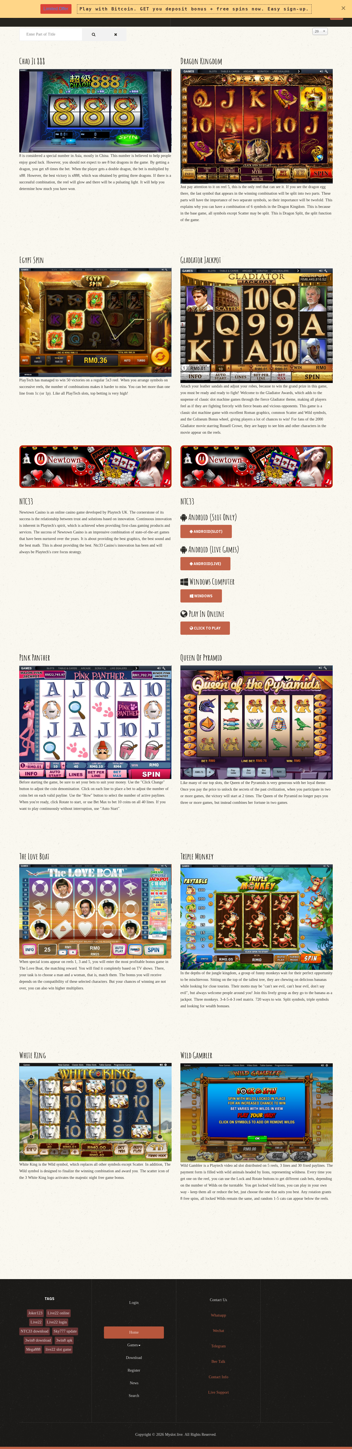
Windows (203, 595)
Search (134, 1396)
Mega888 (33, 1349)
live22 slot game (58, 1349)
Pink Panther (34, 657)
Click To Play (207, 628)
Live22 (36, 1322)
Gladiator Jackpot (200, 260)
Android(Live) (207, 563)
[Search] (93, 34)
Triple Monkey (196, 856)
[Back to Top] (334, 1431)
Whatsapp (218, 1315)
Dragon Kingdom (201, 61)
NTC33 (26, 501)
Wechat (218, 1331)
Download (134, 1358)
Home (134, 1332)
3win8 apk (64, 1340)
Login (134, 1303)
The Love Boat (34, 856)
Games (132, 1345)
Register (134, 1370)
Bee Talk (218, 1362)
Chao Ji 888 (32, 61)
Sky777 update (65, 1331)
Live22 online (58, 1313)
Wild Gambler (196, 1055)
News (134, 1383)
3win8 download (38, 1340)
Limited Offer (55, 8)
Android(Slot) (207, 531)
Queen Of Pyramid (201, 657)
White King (32, 1055)
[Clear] (116, 34)
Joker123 (35, 1313)
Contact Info (218, 1377)
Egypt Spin (31, 260)
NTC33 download (34, 1331)
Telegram (218, 1346)
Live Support (218, 1392)
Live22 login (57, 1322)
